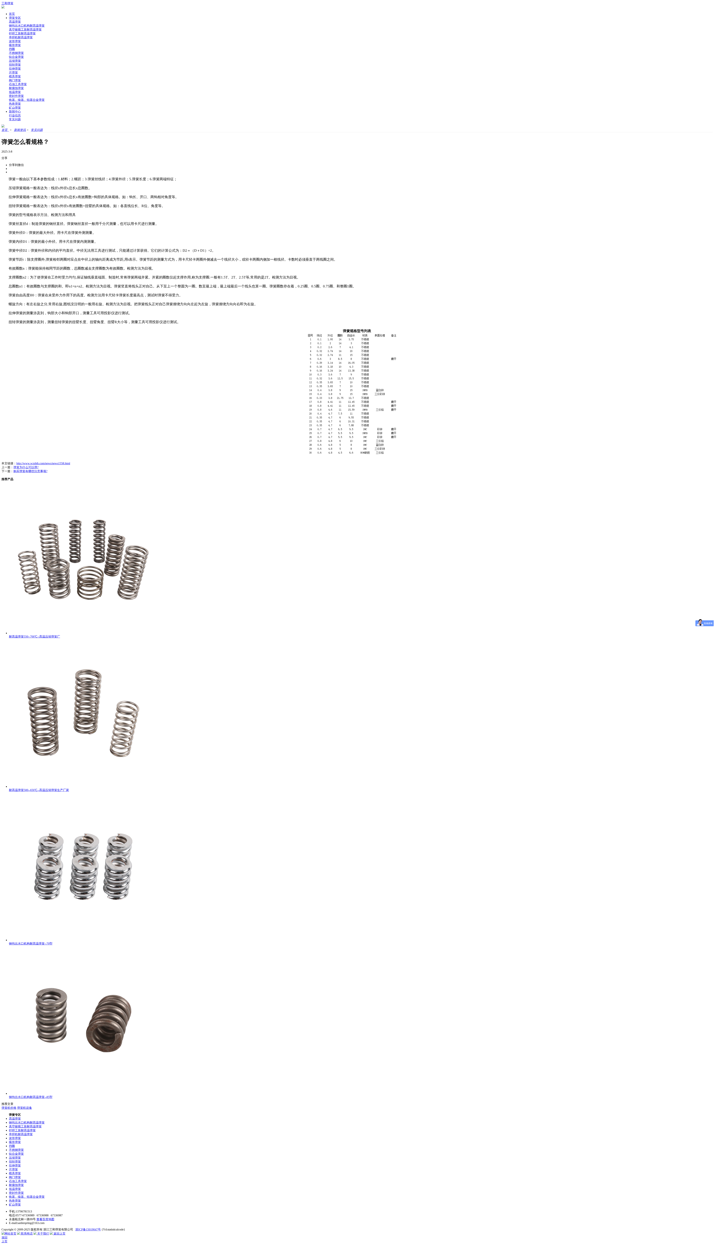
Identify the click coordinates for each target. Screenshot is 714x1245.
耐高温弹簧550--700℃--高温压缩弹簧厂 (34, 636)
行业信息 (15, 115)
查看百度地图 (45, 1219)
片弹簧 (13, 72)
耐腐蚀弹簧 (16, 88)
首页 (12, 13)
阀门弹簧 (15, 80)
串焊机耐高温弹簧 (21, 37)
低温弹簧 (15, 92)
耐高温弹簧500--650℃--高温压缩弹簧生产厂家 (39, 790)
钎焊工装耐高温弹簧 (22, 33)
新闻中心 (15, 111)
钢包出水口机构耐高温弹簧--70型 (30, 943)
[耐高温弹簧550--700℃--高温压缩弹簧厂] (83, 633)
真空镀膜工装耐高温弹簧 (25, 29)
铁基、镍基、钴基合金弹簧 (27, 99)
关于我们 (42, 1233)
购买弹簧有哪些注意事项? (30, 471)
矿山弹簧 (15, 107)
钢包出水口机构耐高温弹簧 (27, 25)
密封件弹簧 (16, 95)
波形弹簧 (15, 41)
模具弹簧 (15, 76)
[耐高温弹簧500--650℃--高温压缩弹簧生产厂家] (83, 786)
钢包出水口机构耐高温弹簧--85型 (30, 1097)
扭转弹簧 (15, 64)
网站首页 (10, 1233)
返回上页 (59, 1233)
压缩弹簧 (15, 60)
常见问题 (15, 119)
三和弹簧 (7, 3)
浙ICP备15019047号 (88, 1229)
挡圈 (12, 49)
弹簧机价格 (8, 1107)
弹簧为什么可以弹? (25, 467)
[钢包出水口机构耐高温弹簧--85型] (83, 1093)
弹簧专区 (15, 17)
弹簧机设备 (24, 1107)
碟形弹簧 (15, 45)
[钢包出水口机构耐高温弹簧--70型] (83, 940)
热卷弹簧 (15, 103)
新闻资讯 (20, 130)
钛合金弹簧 (16, 56)
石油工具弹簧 (18, 84)
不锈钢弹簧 (16, 53)
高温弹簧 (15, 21)
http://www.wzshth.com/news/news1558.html (43, 463)
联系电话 (26, 1233)
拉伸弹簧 (15, 68)
